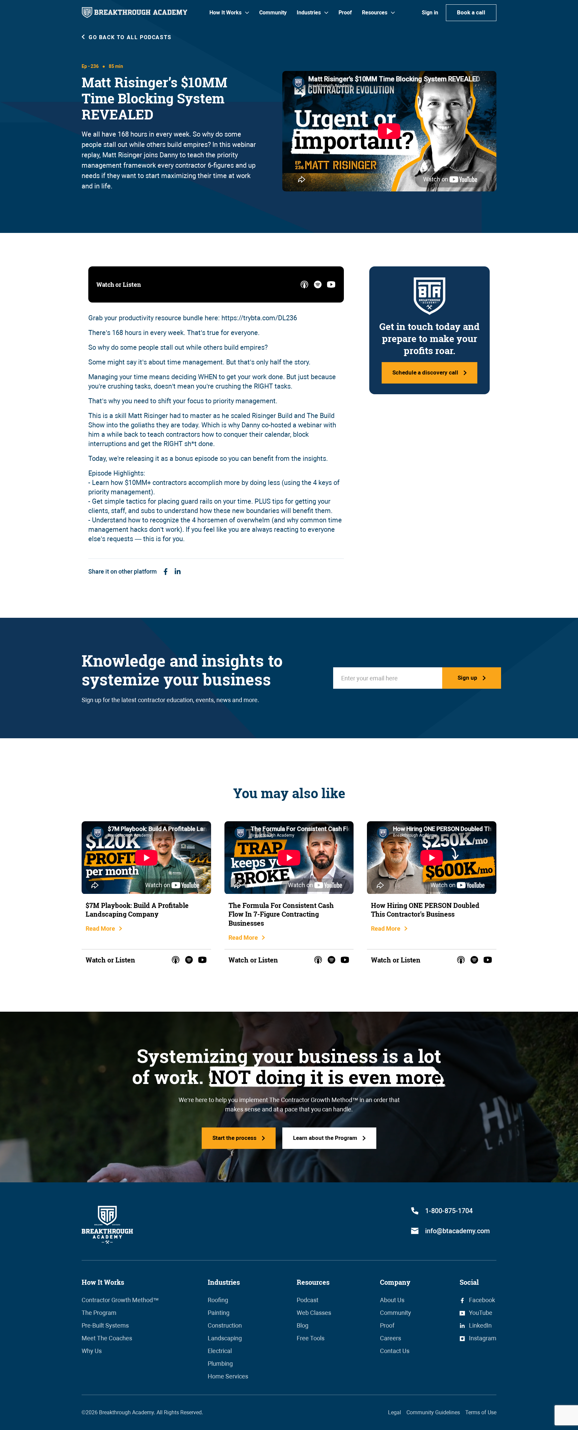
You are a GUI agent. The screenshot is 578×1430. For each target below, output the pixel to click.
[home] (134, 12)
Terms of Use (480, 1412)
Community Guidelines (433, 1412)
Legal (394, 1412)
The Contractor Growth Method (310, 1099)
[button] (229, 13)
